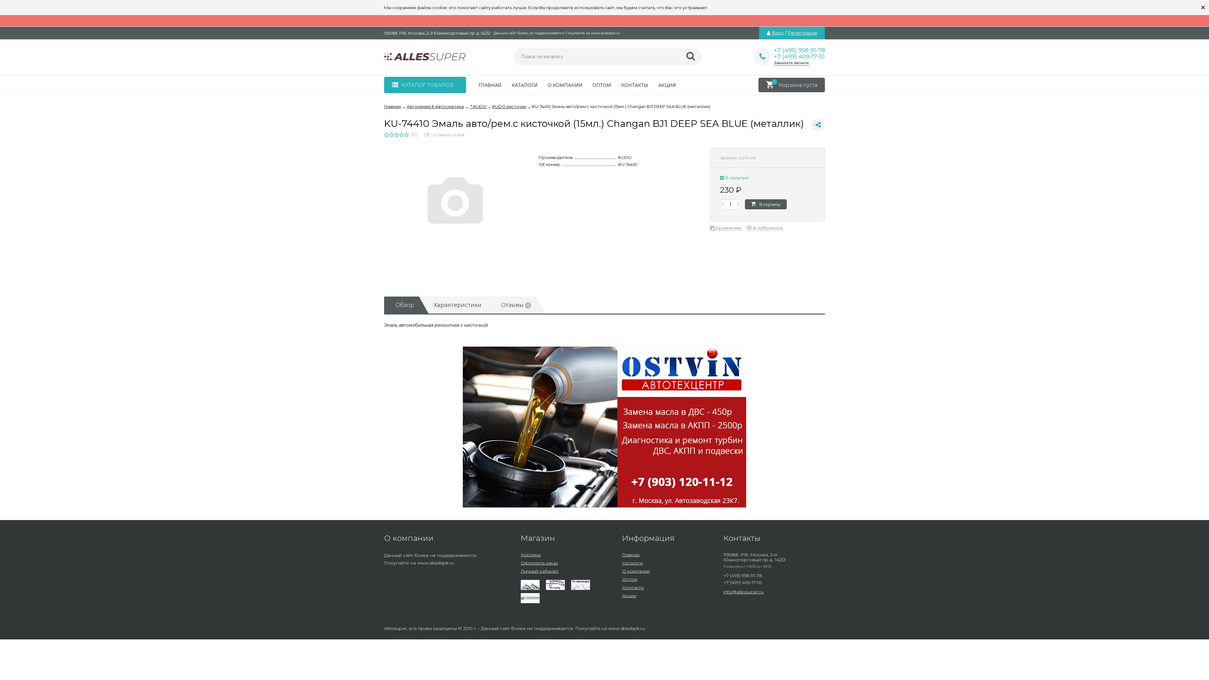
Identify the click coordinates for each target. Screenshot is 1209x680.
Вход (778, 33)
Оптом (602, 85)
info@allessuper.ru (744, 592)
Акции (667, 85)
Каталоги (525, 85)
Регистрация (802, 33)
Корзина (531, 555)
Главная (490, 85)
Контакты (634, 85)
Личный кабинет (540, 571)
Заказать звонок (791, 62)
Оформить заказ (539, 563)
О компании (565, 85)
